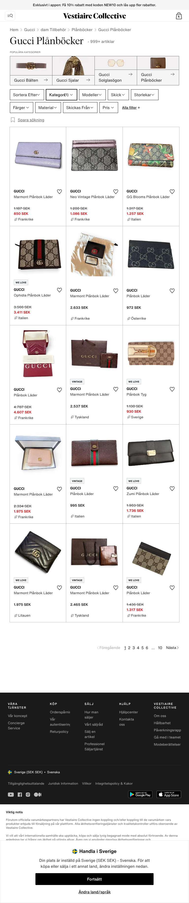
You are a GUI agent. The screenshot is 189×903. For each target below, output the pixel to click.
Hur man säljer (91, 715)
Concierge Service (16, 725)
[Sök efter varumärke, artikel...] (10, 15)
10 (160, 648)
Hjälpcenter (128, 712)
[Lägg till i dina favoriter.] (59, 192)
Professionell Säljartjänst (95, 746)
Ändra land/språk (95, 892)
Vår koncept (17, 716)
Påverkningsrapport (170, 730)
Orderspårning (61, 712)
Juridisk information (63, 783)
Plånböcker (82, 30)
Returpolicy (59, 731)
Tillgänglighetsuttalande (26, 783)
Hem (14, 30)
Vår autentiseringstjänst (66, 722)
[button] (178, 15)
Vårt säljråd (94, 724)
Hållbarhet (162, 723)
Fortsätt (94, 879)
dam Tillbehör (53, 30)
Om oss (160, 716)
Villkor (86, 783)
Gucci (29, 30)
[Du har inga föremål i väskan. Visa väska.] (178, 15)
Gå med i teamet (167, 737)
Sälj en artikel (90, 734)
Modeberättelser (167, 744)
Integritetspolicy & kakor (114, 783)
